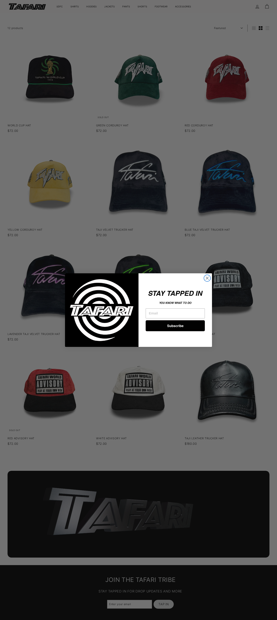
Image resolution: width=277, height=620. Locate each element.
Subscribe (175, 325)
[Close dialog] (207, 278)
